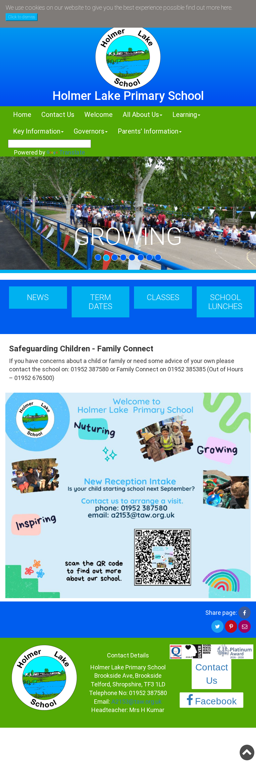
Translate (72, 152)
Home (22, 115)
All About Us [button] (141, 115)
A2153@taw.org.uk (136, 701)
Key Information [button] (36, 131)
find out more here (208, 7)
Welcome (98, 115)
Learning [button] (184, 115)
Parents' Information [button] (148, 131)
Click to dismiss (21, 17)
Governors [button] (89, 131)
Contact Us (57, 115)
